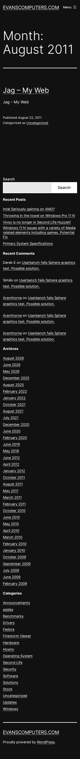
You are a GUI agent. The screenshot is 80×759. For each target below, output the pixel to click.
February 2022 (15, 391)
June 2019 (11, 444)
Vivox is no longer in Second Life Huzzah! (37, 222)
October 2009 (14, 557)
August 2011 (13, 484)
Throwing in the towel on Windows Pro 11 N (39, 216)
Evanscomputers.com (31, 7)
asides (8, 610)
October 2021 (14, 404)
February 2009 (15, 584)
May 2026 (11, 371)
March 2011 (12, 497)
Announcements (16, 603)
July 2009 (11, 570)
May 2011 (10, 491)
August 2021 (13, 411)
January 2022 (14, 398)
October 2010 (14, 511)
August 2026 (13, 358)
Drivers (9, 623)
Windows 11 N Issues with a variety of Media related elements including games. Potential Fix (39, 232)
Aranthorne (12, 298)
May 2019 (11, 451)
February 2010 (14, 544)
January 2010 (14, 550)
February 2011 (14, 504)
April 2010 (11, 531)
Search (9, 179)
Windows (10, 709)
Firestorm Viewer (17, 636)
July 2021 (10, 418)
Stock (7, 689)
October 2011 (14, 477)
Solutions (10, 682)
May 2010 (11, 524)
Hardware (11, 643)
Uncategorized (37, 123)
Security (9, 669)
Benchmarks (13, 616)
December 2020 (16, 424)
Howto (8, 649)
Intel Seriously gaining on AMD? (29, 209)
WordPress (46, 742)
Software (10, 676)
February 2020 (15, 438)
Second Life (12, 662)
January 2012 (14, 471)
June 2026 (11, 365)
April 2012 (11, 464)
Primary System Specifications (28, 243)
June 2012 (11, 458)
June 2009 (11, 577)
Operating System (18, 656)
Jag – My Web (26, 90)
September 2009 (16, 564)
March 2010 (12, 537)
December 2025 (16, 378)
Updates (10, 702)
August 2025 (13, 385)
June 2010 (11, 517)
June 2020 (11, 431)
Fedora (8, 629)
